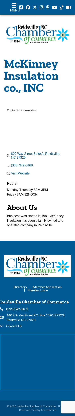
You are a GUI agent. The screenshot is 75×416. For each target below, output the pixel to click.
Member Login (37, 290)
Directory (20, 287)
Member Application (47, 287)
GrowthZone (48, 410)
